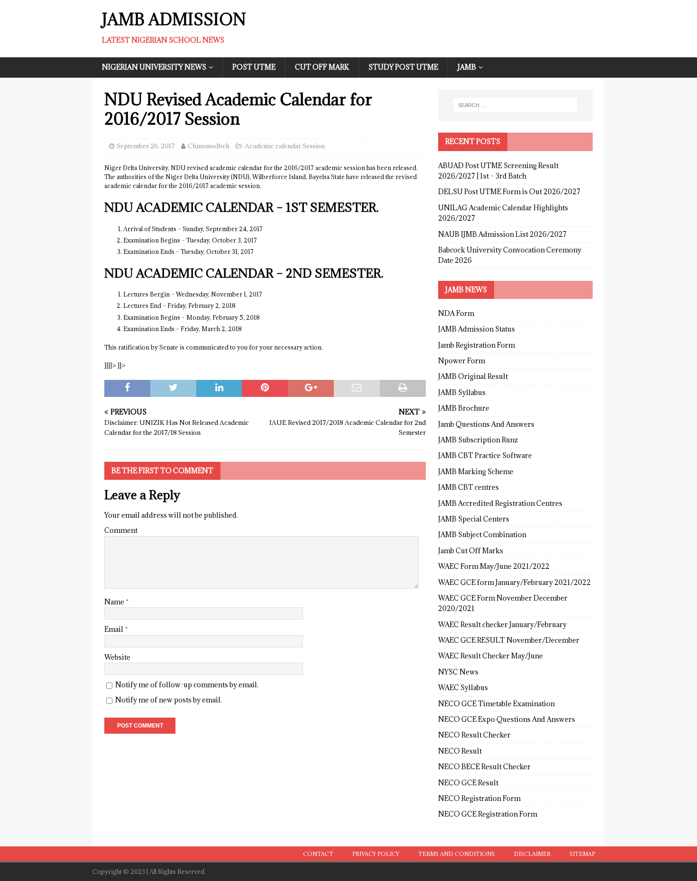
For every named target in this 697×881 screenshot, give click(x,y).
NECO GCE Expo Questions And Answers (506, 719)
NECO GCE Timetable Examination (496, 703)
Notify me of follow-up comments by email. (186, 684)
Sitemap (582, 853)
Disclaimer (532, 853)
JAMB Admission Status (476, 328)
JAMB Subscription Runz (478, 439)
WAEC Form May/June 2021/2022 (494, 566)
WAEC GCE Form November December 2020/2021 (503, 603)
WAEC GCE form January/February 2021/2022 (514, 582)
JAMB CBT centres (468, 487)
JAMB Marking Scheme (476, 471)
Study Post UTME (403, 67)
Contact (318, 853)
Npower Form (461, 360)
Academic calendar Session (285, 146)
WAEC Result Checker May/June (490, 655)
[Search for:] (515, 105)
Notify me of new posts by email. (168, 699)
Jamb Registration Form (476, 345)
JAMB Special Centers (473, 518)
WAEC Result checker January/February (502, 624)
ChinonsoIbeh (208, 146)
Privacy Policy (375, 853)
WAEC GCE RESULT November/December (508, 640)
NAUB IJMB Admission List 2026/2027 (502, 234)
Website (117, 657)
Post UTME (253, 67)
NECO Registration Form (479, 798)
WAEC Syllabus (463, 687)
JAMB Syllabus (462, 392)
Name (115, 601)
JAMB (467, 67)
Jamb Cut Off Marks (470, 550)
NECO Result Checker (474, 734)
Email (114, 629)
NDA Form (456, 313)
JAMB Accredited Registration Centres (500, 503)
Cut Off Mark (322, 67)
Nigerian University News (154, 67)
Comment (121, 530)
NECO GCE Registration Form (487, 813)
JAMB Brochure (463, 408)
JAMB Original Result (473, 376)
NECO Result (460, 750)
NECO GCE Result (468, 782)
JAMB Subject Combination (482, 534)
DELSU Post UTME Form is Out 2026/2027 (509, 191)
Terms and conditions (456, 853)
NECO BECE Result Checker (484, 766)
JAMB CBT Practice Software (485, 455)
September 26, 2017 (146, 146)
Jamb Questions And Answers (486, 424)
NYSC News (458, 671)
